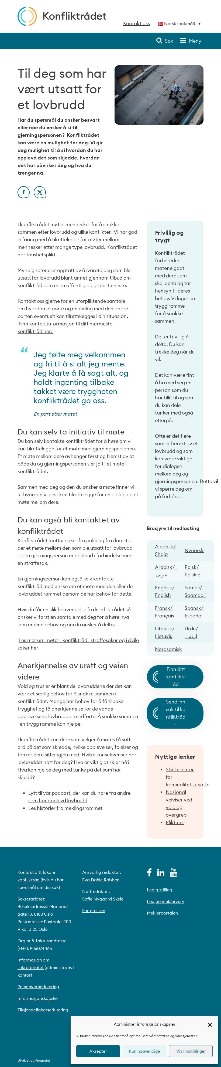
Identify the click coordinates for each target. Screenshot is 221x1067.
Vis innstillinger (191, 1051)
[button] (210, 1024)
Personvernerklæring (38, 986)
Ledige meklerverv (165, 901)
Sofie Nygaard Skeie (102, 899)
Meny (195, 41)
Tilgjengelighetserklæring (43, 1009)
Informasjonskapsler (38, 998)
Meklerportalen (162, 913)
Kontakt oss (136, 23)
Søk (169, 41)
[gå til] (149, 874)
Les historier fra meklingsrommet (65, 808)
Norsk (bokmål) (179, 23)
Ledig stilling (159, 889)
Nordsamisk (168, 649)
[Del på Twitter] (40, 196)
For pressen (93, 910)
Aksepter (98, 1051)
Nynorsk (194, 550)
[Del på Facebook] (24, 196)
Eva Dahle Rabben (100, 879)
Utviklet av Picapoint (34, 1060)
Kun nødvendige (144, 1051)
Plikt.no (175, 822)
